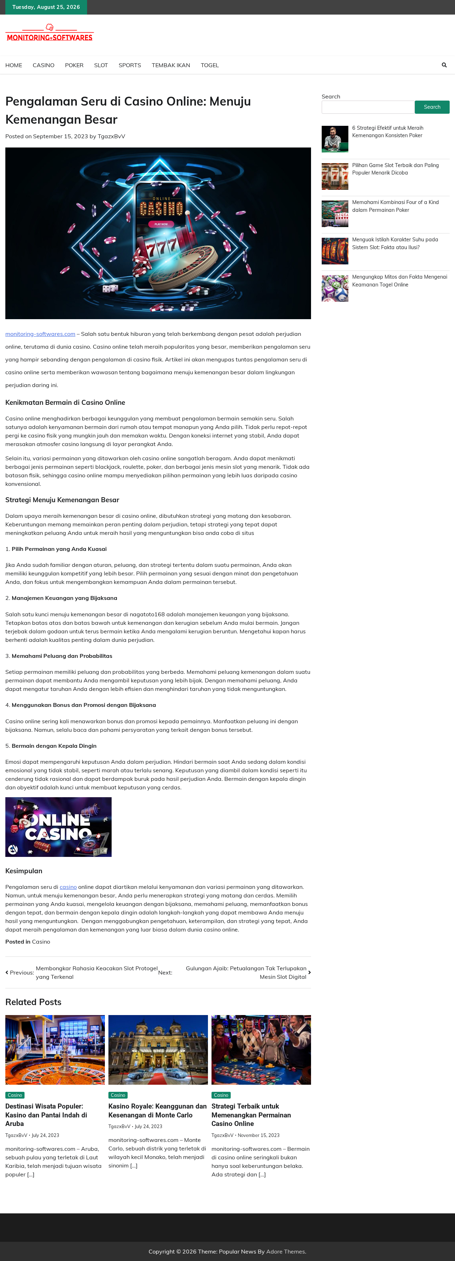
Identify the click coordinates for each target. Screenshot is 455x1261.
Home (13, 65)
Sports (130, 65)
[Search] (444, 65)
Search (331, 96)
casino (68, 886)
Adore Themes (285, 1251)
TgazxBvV (111, 136)
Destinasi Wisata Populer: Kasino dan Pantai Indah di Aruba (46, 1115)
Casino (43, 65)
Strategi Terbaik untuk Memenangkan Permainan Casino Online (251, 1115)
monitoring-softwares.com (40, 333)
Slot (101, 65)
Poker (74, 65)
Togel (210, 65)
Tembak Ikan (171, 65)
